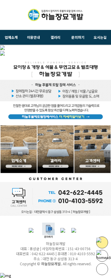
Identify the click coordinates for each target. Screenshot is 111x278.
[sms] (48, 229)
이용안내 (33, 37)
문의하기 (77, 37)
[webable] (5, 274)
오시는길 (100, 37)
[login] (76, 229)
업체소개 (11, 37)
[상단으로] (102, 269)
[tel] (34, 229)
